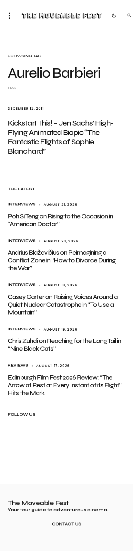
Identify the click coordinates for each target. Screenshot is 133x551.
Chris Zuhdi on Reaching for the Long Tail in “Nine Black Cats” (64, 345)
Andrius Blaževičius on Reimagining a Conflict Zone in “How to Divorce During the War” (62, 260)
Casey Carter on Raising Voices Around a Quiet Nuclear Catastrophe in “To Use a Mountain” (63, 304)
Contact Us (66, 524)
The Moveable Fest (61, 15)
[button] (11, 15)
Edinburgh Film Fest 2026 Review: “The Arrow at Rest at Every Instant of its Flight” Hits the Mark (64, 385)
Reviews (18, 365)
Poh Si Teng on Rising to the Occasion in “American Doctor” (60, 220)
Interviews (22, 204)
